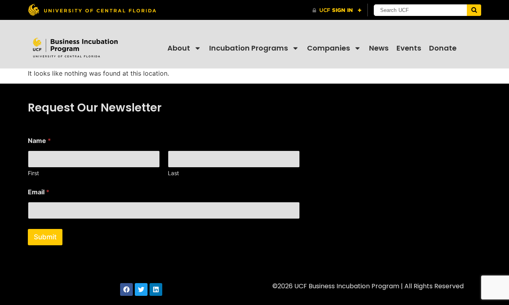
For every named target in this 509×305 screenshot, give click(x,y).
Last (173, 173)
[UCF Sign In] (337, 10)
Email (38, 192)
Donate (443, 48)
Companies (328, 48)
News (379, 48)
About (178, 48)
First (33, 173)
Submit (45, 237)
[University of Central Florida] (92, 10)
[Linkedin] (156, 289)
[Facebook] (126, 289)
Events (408, 48)
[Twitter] (141, 289)
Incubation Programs (248, 48)
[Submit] (474, 10)
